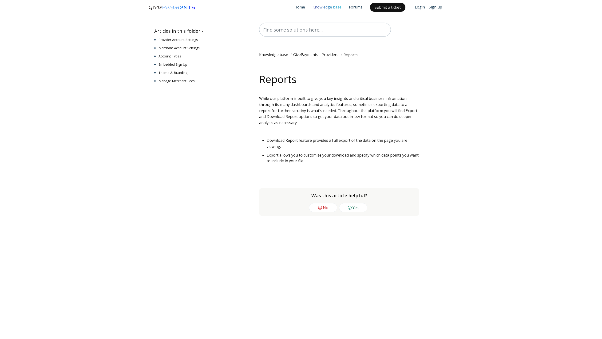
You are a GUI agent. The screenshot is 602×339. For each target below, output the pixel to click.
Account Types (169, 56)
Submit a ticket (388, 7)
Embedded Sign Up (172, 64)
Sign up (435, 7)
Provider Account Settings (178, 39)
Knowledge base (327, 7)
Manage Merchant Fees (176, 81)
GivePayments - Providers (315, 54)
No (325, 207)
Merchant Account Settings (179, 48)
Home (299, 7)
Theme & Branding (172, 72)
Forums (355, 7)
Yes (355, 207)
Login (420, 7)
